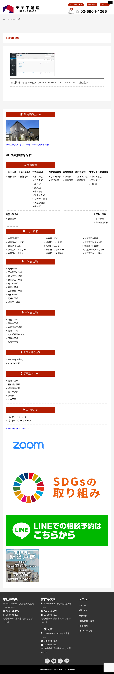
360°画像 (92, 5)
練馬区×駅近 (13, 238)
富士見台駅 (39, 195)
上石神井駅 (82, 176)
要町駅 (94, 184)
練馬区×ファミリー (17, 249)
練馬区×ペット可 (16, 242)
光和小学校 (13, 294)
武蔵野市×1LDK (91, 246)
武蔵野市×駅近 (91, 238)
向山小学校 (13, 283)
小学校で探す (32, 261)
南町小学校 (13, 268)
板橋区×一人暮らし (55, 253)
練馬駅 (37, 188)
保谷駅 (37, 206)
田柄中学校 (13, 338)
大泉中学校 (13, 331)
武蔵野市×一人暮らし (94, 253)
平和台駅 (95, 180)
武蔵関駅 (81, 180)
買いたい (84, 610)
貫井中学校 (13, 323)
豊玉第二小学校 (15, 276)
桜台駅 (37, 184)
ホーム (6, 19)
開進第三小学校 (15, 272)
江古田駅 (38, 180)
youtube (105, 5)
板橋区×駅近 (52, 238)
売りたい (84, 615)
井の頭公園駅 (102, 222)
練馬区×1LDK (14, 246)
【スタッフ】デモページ (19, 420)
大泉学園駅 (39, 203)
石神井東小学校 (15, 291)
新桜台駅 (55, 180)
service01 (17, 19)
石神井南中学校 (15, 327)
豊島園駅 (69, 180)
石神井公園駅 (40, 199)
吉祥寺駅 (12, 176)
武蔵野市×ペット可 (93, 242)
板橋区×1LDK (52, 246)
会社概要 (84, 626)
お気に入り (70, 11)
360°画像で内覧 (15, 359)
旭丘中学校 (13, 319)
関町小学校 (13, 298)
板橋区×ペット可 (54, 242)
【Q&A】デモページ (17, 417)
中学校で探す (32, 312)
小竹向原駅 (56, 176)
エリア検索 (32, 231)
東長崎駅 (38, 176)
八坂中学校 (13, 342)
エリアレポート (76, 5)
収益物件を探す (87, 621)
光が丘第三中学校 (16, 334)
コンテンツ (32, 409)
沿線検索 (32, 165)
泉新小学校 (13, 287)
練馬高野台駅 (14, 388)
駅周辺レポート (32, 373)
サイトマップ (86, 631)
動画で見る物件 (32, 352)
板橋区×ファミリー (55, 249)
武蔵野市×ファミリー (94, 249)
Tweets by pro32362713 (17, 428)
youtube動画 (14, 363)
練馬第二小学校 (15, 280)
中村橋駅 (38, 191)
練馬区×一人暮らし (17, 253)
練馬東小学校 (14, 302)
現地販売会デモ (32, 114)
